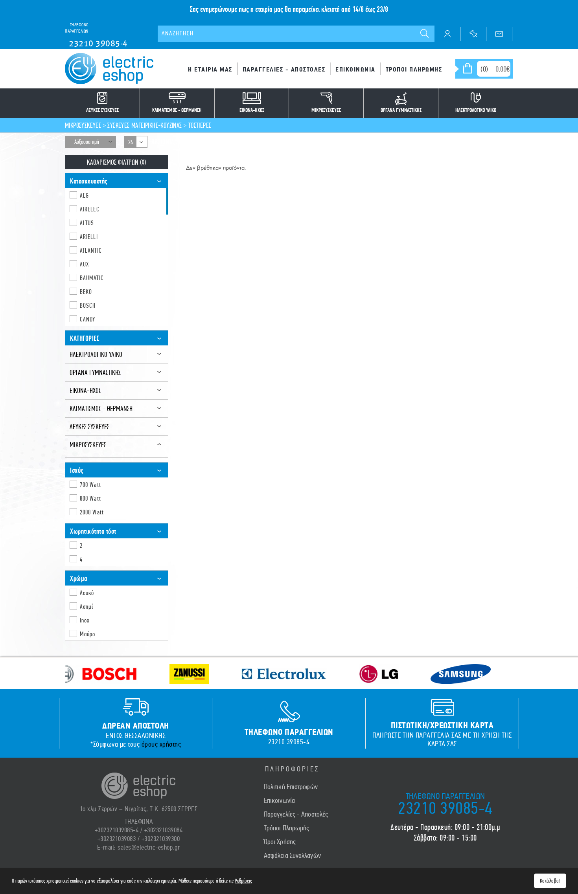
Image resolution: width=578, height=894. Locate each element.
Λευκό (87, 593)
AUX (84, 264)
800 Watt (90, 498)
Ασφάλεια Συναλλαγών (292, 855)
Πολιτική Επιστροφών (291, 786)
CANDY (88, 319)
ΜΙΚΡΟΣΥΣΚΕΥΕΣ (83, 125)
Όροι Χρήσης (280, 841)
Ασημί (87, 606)
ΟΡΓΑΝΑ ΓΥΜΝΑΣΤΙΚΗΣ (95, 372)
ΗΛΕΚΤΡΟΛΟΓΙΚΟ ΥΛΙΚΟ (96, 354)
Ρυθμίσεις (243, 880)
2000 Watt (92, 512)
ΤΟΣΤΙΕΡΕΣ (200, 125)
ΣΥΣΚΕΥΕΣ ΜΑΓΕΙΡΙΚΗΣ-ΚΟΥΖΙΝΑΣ (144, 125)
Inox (85, 620)
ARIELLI (89, 236)
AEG (84, 195)
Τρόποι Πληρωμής (286, 828)
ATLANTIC (91, 250)
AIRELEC (89, 209)
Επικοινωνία (279, 800)
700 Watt (90, 484)
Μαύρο (88, 634)
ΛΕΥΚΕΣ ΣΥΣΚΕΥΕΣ (89, 426)
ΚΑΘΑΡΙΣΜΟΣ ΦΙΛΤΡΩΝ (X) (116, 162)
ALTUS (87, 223)
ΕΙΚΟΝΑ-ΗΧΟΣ (85, 390)
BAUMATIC (92, 278)
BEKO (86, 292)
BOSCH (88, 305)
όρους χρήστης (161, 744)
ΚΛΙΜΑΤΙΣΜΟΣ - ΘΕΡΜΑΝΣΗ (101, 408)
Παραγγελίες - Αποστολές (296, 814)
